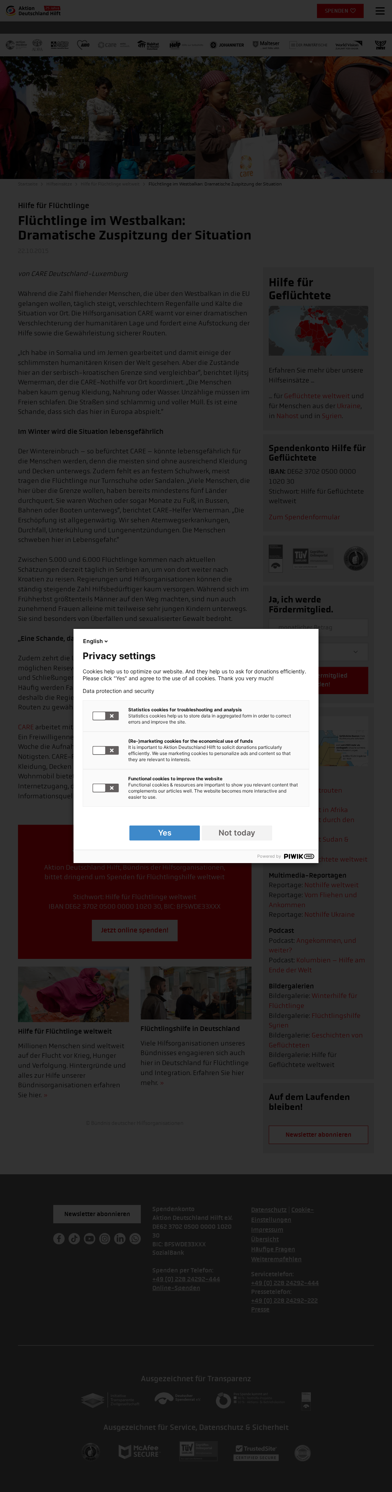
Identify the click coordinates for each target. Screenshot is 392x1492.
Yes (165, 832)
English (93, 641)
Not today (237, 832)
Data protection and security (118, 691)
